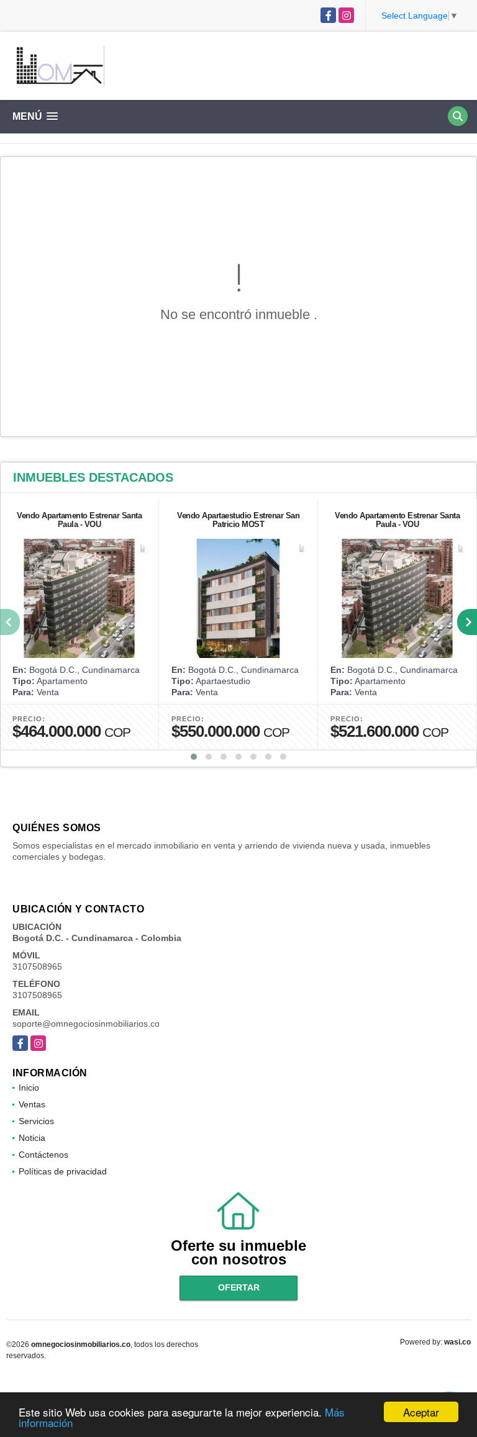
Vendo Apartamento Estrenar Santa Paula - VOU (79, 520)
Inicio (29, 1087)
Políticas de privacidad (63, 1171)
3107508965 (37, 966)
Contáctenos (43, 1155)
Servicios (36, 1121)
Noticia (32, 1138)
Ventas (32, 1104)
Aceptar (421, 1412)
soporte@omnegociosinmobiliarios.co (86, 1024)
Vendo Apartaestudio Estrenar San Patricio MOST (238, 520)
